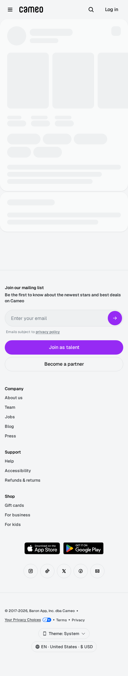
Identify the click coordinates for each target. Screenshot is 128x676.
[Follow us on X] (64, 571)
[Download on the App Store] (42, 548)
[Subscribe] (115, 318)
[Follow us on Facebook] (81, 571)
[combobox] (64, 633)
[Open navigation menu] (10, 9)
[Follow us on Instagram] (31, 571)
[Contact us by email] (97, 571)
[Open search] (91, 9)
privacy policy (48, 331)
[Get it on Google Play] (83, 548)
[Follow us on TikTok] (47, 571)
